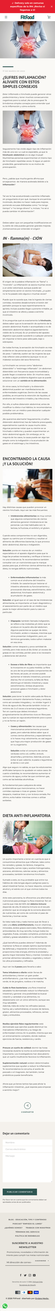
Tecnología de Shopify (27, 1285)
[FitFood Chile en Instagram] (29, 1275)
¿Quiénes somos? (14, 1228)
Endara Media (42, 1298)
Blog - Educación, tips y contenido (27, 1220)
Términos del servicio (27, 1232)
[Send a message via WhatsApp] (5, 1306)
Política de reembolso (27, 1236)
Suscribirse (40, 1261)
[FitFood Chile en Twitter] (25, 1275)
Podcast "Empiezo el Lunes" (27, 1224)
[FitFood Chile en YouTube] (34, 1275)
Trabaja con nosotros (38, 1228)
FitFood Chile (38, 1282)
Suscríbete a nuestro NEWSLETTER (27, 1245)
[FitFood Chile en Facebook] (20, 1275)
